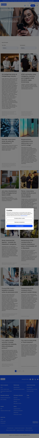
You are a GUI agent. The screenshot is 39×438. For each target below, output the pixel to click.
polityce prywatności (24, 215)
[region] (19, 219)
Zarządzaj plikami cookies (19, 218)
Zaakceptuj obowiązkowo (19, 222)
